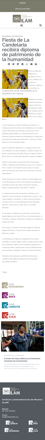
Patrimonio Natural (11, 357)
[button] (21, 25)
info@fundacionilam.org (10, 417)
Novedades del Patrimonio (12, 36)
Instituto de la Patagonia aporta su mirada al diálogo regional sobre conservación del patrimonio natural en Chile (22, 363)
